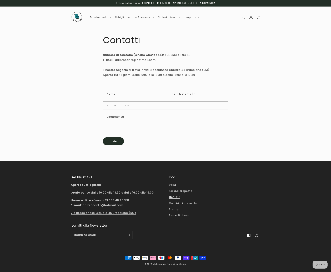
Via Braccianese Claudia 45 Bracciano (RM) (103, 213)
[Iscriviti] (129, 235)
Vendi (173, 185)
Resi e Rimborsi (179, 215)
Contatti (174, 197)
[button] (100, 17)
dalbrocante (159, 264)
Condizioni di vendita (183, 203)
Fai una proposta (180, 191)
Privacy (174, 209)
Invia (113, 141)
